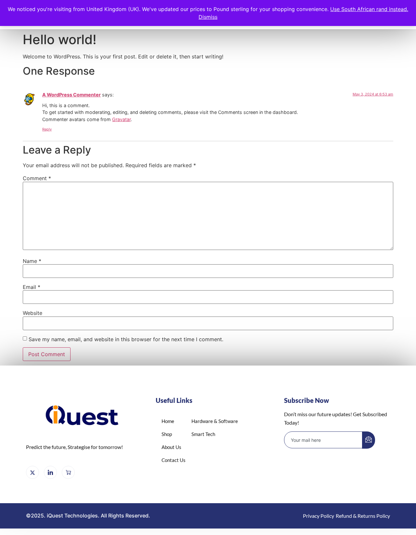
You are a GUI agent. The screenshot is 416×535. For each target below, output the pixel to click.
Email (31, 287)
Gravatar (121, 119)
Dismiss (208, 17)
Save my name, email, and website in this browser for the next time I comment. (126, 339)
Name (32, 261)
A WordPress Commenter (71, 94)
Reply (47, 129)
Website (32, 313)
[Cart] (68, 472)
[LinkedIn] (50, 472)
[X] (32, 472)
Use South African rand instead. (369, 9)
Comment (37, 178)
